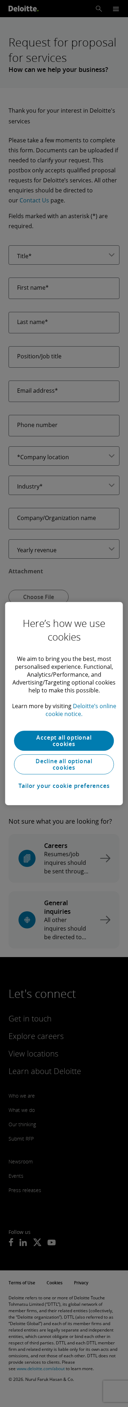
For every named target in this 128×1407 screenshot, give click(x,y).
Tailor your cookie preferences (64, 786)
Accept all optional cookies (63, 741)
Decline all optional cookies (64, 764)
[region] (64, 703)
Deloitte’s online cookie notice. (81, 710)
